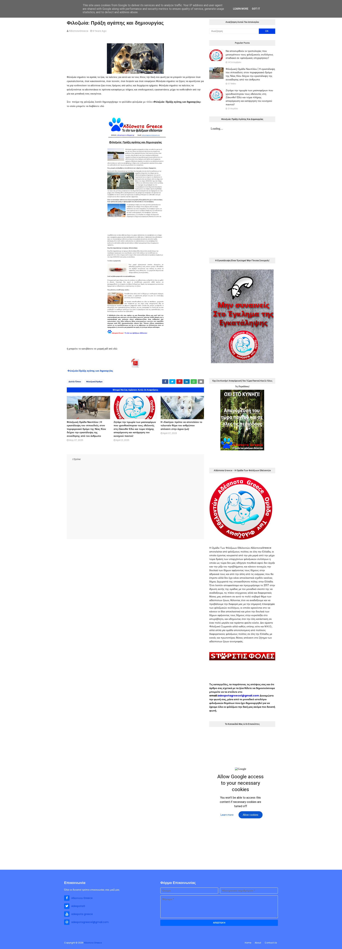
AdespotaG (78, 906)
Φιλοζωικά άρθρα (94, 381)
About (258, 942)
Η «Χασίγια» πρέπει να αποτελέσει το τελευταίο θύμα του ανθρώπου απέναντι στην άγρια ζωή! (181, 425)
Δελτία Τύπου (75, 381)
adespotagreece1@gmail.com (238, 695)
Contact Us (271, 942)
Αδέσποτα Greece (82, 898)
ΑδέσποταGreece (78, 31)
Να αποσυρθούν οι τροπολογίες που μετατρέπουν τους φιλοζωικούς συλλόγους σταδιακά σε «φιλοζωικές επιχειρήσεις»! (249, 54)
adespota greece (82, 914)
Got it (256, 8)
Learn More (240, 8)
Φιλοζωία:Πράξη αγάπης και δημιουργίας (90, 370)
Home (248, 942)
